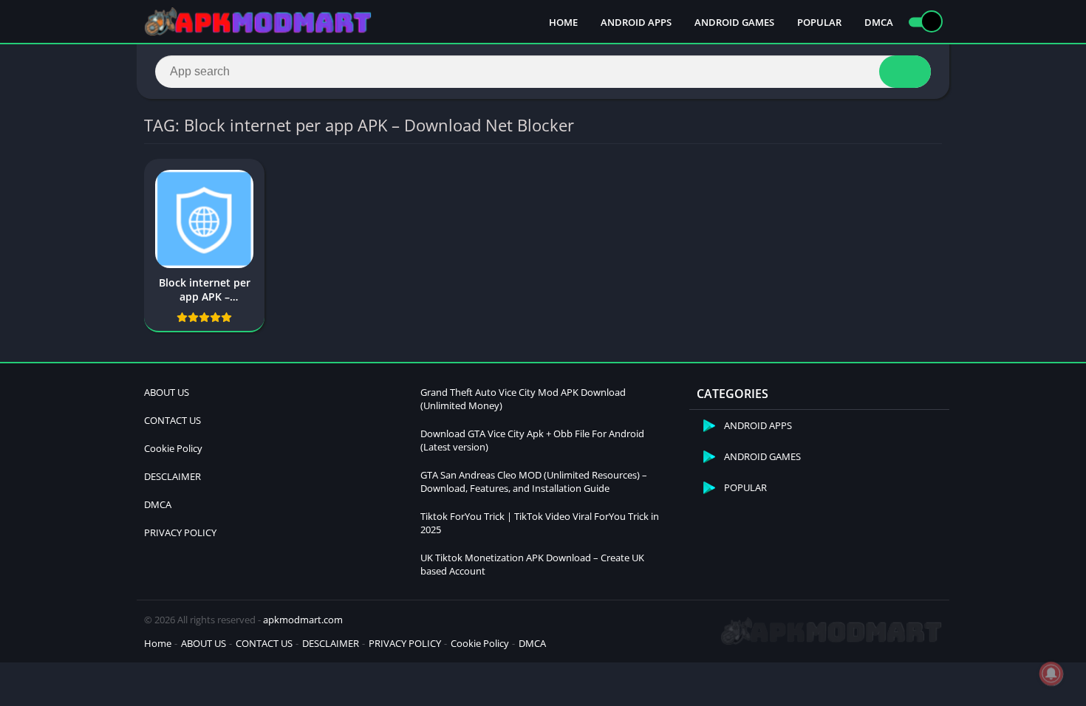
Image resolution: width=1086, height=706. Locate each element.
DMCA (878, 22)
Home (157, 643)
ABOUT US (166, 392)
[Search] (905, 71)
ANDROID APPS (636, 22)
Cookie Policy (173, 448)
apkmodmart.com (303, 619)
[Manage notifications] (1051, 673)
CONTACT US (172, 420)
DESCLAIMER (172, 476)
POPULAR (819, 22)
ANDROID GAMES (734, 22)
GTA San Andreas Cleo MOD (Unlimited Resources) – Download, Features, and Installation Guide (533, 481)
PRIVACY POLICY (180, 532)
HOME (563, 22)
